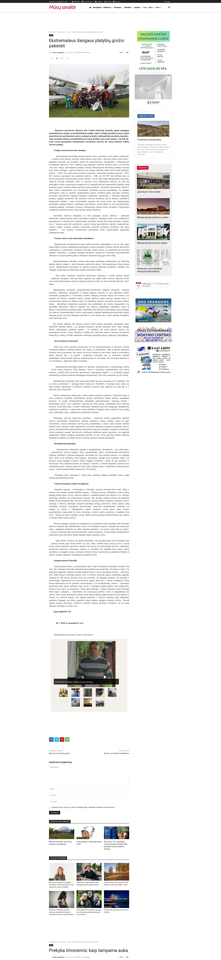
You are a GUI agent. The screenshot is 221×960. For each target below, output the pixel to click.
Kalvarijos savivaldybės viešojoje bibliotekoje (149, 270)
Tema (69, 32)
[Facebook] (51, 58)
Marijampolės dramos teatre (152, 243)
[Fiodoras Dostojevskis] (153, 129)
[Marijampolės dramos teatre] (153, 232)
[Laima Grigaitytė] (50, 52)
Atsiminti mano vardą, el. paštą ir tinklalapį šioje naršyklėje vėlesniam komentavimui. (83, 807)
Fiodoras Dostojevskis (149, 139)
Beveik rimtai (81, 838)
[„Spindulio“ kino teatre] (153, 181)
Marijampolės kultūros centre (152, 217)
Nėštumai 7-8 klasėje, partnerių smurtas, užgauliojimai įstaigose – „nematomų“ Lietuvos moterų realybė (61, 912)
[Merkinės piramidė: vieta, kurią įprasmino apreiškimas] (61, 832)
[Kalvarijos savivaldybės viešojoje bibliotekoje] (153, 257)
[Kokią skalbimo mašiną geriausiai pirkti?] (89, 832)
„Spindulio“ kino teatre (148, 191)
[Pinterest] (62, 58)
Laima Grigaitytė (58, 52)
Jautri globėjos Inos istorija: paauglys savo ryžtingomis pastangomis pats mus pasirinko (89, 912)
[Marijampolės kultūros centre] (153, 206)
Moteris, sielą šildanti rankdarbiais (116, 753)
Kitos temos (61, 32)
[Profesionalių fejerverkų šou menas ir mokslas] (116, 899)
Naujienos (53, 838)
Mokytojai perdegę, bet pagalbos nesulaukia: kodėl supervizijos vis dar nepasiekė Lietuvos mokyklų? (61, 885)
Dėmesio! (107, 838)
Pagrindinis (52, 32)
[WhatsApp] (67, 58)
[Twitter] (56, 58)
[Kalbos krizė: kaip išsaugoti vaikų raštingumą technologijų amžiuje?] (89, 872)
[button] (169, 7)
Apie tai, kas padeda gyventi (59, 753)
